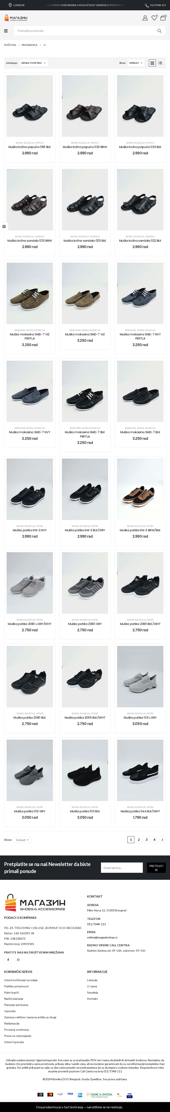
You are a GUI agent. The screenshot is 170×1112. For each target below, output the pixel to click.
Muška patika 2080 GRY (85, 624)
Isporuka (10, 1011)
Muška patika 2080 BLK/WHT (140, 624)
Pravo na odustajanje (17, 1035)
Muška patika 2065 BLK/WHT (85, 717)
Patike (39, 526)
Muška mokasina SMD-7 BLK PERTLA (85, 434)
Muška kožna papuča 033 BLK (140, 147)
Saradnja (92, 992)
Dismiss (128, 1107)
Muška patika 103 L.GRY (140, 717)
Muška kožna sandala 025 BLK (85, 240)
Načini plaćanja (13, 998)
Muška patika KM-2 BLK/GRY (85, 530)
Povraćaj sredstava (16, 1029)
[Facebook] (8, 960)
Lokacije (92, 980)
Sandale (39, 236)
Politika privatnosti (16, 986)
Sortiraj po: (12, 63)
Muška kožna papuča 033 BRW (85, 147)
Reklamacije (11, 1023)
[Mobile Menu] (8, 31)
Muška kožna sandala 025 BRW (29, 240)
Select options (33, 132)
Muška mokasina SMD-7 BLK (140, 432)
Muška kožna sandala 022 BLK (140, 240)
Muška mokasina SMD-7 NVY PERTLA (140, 336)
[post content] (30, 106)
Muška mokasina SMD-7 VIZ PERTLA (30, 336)
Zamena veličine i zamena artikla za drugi (30, 1017)
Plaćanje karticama (16, 1005)
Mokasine (20, 330)
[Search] (159, 31)
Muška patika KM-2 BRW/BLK (140, 530)
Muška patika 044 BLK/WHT (140, 811)
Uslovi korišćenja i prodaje (21, 980)
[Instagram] (18, 960)
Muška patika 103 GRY (29, 811)
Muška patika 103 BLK (85, 811)
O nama (92, 986)
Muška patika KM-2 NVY (30, 530)
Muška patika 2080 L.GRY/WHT (29, 624)
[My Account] (145, 17)
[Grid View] (152, 62)
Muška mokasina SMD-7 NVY (29, 432)
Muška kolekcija (25, 142)
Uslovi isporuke (14, 1042)
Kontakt (92, 998)
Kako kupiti (11, 992)
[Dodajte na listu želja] (47, 81)
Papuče (39, 142)
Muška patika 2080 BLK (29, 717)
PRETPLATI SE (156, 868)
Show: (122, 63)
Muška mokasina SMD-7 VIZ (85, 334)
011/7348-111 (112, 1071)
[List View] (160, 62)
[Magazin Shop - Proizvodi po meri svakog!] (16, 18)
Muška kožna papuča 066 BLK (29, 147)
